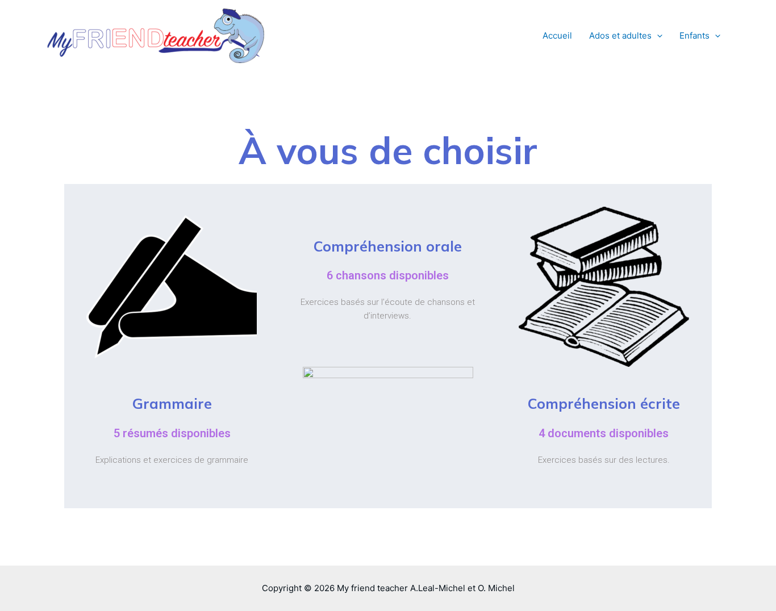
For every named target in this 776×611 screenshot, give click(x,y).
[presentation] (657, 35)
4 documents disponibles (604, 433)
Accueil (557, 35)
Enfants (694, 35)
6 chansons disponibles (388, 275)
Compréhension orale (388, 246)
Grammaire (172, 403)
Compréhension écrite (604, 403)
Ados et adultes (620, 35)
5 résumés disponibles (172, 433)
